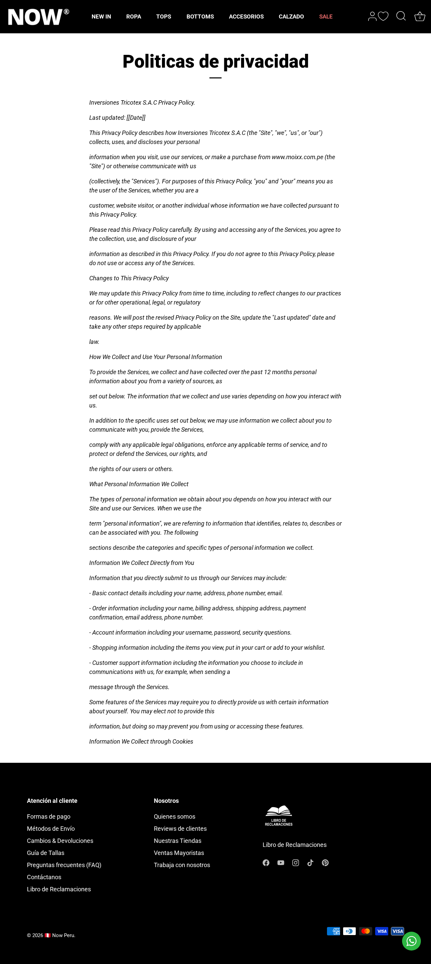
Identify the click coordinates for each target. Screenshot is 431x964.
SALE (326, 16)
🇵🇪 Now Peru (59, 935)
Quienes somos (174, 816)
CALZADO (291, 16)
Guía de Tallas (45, 852)
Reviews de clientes (180, 828)
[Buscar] (401, 16)
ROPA (133, 16)
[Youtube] (280, 861)
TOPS (163, 16)
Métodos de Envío (51, 828)
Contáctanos (44, 877)
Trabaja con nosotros (182, 864)
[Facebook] (266, 861)
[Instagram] (295, 861)
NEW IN (101, 16)
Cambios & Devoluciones (60, 840)
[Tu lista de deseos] (383, 16)
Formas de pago (48, 816)
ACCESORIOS (246, 16)
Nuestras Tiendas (177, 840)
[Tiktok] (310, 861)
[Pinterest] (325, 861)
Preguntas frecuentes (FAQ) (64, 864)
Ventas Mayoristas (179, 852)
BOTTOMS (200, 16)
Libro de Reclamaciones (59, 889)
